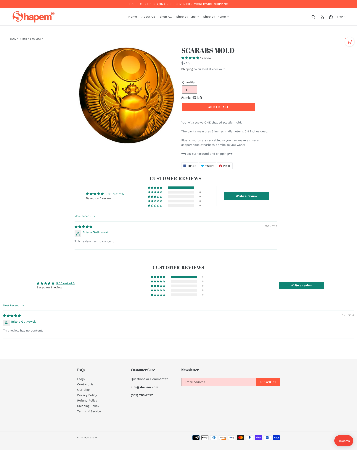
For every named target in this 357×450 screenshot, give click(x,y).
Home (14, 39)
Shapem (92, 437)
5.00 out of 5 (114, 194)
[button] (190, 58)
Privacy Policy (87, 395)
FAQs (81, 379)
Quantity (188, 82)
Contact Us (85, 384)
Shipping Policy (88, 406)
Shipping (187, 69)
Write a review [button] (246, 196)
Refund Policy (87, 400)
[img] (83, 226)
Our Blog (83, 389)
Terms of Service (89, 411)
